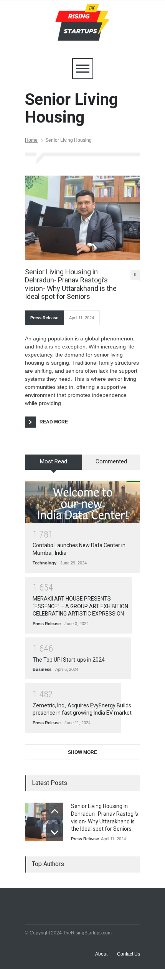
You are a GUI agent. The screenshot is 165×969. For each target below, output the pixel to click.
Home (31, 140)
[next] (54, 832)
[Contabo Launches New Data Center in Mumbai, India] (82, 502)
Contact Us (128, 954)
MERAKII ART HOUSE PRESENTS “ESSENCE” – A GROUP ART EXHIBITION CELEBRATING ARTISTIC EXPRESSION (80, 606)
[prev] (54, 811)
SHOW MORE (82, 752)
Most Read (53, 461)
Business (42, 669)
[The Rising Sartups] (82, 33)
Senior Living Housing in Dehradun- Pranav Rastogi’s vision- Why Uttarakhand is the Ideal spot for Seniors (71, 284)
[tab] (53, 465)
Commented (111, 461)
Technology (44, 563)
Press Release (44, 317)
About (101, 954)
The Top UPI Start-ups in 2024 (69, 660)
